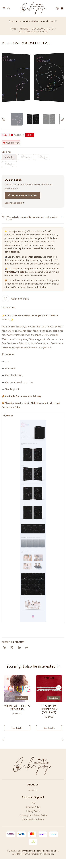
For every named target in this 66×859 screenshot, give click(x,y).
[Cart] (62, 8)
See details (17, 728)
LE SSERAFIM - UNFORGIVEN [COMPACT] (49, 709)
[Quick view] (26, 687)
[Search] (8, 8)
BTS (51, 29)
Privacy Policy (33, 811)
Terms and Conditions (33, 819)
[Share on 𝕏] (11, 647)
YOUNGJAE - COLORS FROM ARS (17, 707)
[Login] (57, 8)
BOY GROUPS (38, 29)
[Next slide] (62, 119)
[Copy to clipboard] (26, 647)
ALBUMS (24, 29)
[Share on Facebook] (4, 647)
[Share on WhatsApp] (19, 647)
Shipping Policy (33, 806)
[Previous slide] (4, 119)
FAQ (33, 802)
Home (13, 29)
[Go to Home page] (33, 8)
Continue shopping (14, 203)
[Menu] (4, 8)
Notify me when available (24, 195)
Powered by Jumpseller (42, 853)
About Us (33, 790)
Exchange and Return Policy (33, 815)
